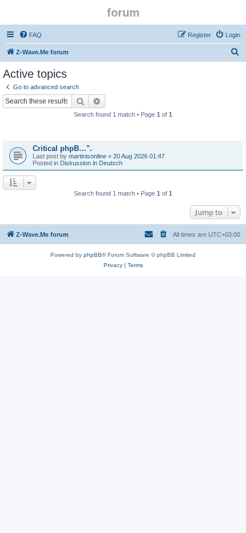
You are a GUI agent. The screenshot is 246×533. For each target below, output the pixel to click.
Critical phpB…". (62, 148)
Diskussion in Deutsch (91, 163)
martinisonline (87, 156)
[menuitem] (30, 35)
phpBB (93, 255)
